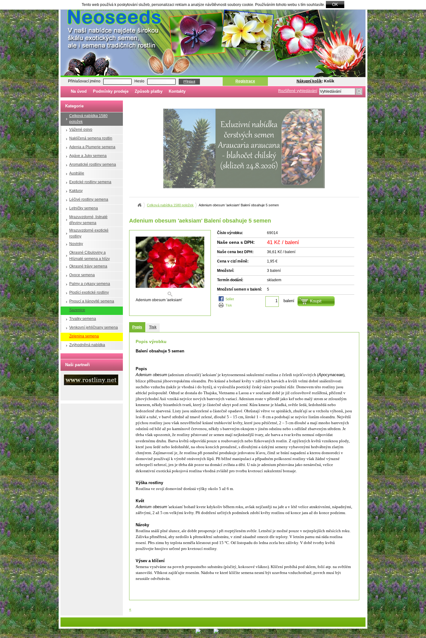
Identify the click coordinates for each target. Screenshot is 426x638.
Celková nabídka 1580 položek (88, 119)
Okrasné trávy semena (88, 266)
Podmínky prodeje (110, 91)
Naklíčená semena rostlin (90, 138)
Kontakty (177, 91)
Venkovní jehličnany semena (93, 327)
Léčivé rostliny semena (88, 199)
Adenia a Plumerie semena (92, 147)
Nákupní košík (309, 81)
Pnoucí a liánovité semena (91, 301)
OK (335, 4)
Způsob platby (148, 91)
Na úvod (79, 91)
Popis (137, 327)
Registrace (245, 81)
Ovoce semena (82, 275)
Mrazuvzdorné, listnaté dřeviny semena (88, 220)
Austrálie (76, 173)
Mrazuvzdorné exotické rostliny (89, 233)
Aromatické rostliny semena (92, 164)
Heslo (139, 81)
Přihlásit (189, 81)
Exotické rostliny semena (90, 182)
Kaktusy (76, 191)
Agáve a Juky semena (88, 156)
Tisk (228, 305)
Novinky (76, 244)
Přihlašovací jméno (84, 81)
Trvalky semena (82, 319)
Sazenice (77, 310)
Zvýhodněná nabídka (87, 345)
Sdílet (229, 299)
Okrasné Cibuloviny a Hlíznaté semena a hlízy (89, 255)
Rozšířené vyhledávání (297, 91)
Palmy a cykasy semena (89, 284)
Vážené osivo (80, 129)
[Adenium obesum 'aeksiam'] (170, 267)
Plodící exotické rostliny (89, 292)
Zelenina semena (84, 336)
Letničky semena (83, 208)
